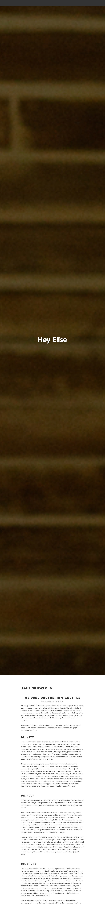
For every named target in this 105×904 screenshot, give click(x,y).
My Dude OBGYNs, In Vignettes (52, 697)
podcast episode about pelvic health (52, 706)
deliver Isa (38, 868)
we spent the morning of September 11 (42, 781)
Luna (47, 868)
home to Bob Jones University (64, 812)
